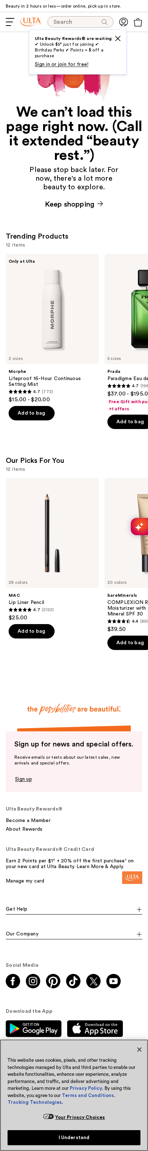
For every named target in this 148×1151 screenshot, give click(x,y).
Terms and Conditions (88, 1095)
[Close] (139, 1049)
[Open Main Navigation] (10, 22)
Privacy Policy (86, 1088)
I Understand (74, 1137)
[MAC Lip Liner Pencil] (52, 550)
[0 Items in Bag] (138, 22)
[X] (118, 38)
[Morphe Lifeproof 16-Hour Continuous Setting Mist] (52, 328)
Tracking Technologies (35, 1102)
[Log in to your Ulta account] (123, 22)
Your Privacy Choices (80, 1117)
